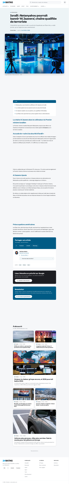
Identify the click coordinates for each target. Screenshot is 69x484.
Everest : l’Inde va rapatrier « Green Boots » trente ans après (45, 404)
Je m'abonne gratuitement (24, 296)
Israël (20, 264)
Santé (18, 6)
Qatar (28, 264)
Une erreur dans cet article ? (27, 258)
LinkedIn (28, 245)
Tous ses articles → (24, 255)
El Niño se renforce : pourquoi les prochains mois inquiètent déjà (22, 346)
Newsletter (55, 465)
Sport (23, 6)
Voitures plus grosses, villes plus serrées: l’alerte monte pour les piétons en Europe (32, 439)
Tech (27, 6)
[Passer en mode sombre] (64, 2)
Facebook (21, 245)
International (14, 12)
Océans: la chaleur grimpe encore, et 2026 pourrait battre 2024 (33, 380)
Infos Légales (41, 467)
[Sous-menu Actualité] (8, 6)
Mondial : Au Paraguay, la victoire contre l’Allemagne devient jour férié (22, 405)
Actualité (5, 6)
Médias (24, 264)
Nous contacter (42, 465)
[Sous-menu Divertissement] (38, 6)
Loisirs (42, 6)
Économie (12, 6)
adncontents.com (13, 482)
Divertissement (34, 6)
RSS (4, 468)
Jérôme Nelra (13, 30)
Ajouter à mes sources (24, 280)
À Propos (41, 463)
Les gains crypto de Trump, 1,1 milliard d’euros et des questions (44, 346)
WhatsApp (35, 245)
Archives (55, 463)
